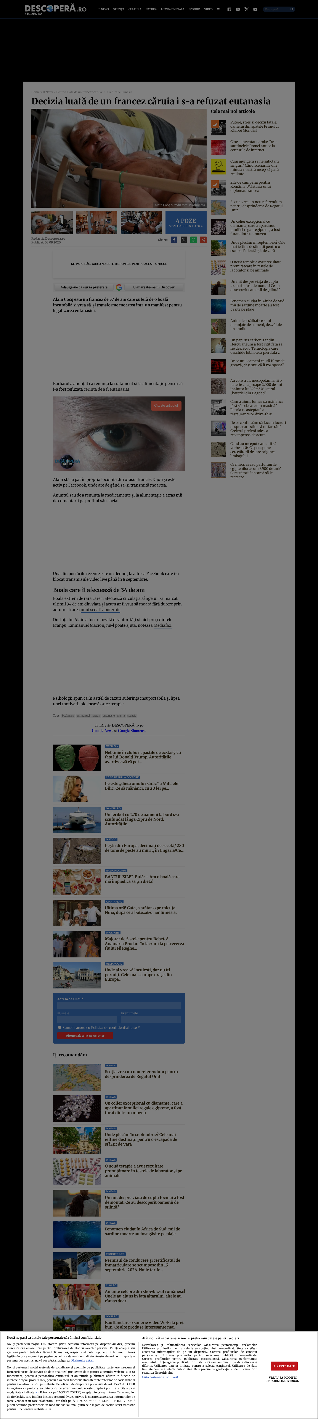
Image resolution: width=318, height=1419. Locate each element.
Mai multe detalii (82, 1360)
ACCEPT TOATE (284, 1366)
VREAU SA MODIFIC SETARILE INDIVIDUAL (283, 1379)
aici (37, 1392)
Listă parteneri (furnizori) (160, 1377)
